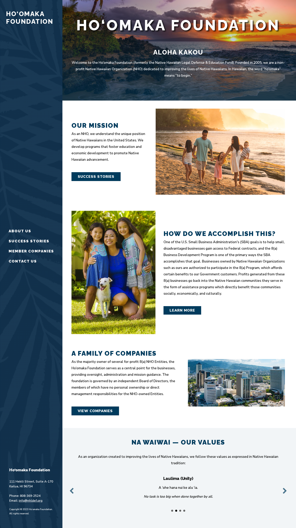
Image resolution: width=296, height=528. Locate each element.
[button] (71, 491)
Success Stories (29, 241)
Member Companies (31, 251)
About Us (20, 231)
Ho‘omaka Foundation (29, 17)
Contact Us (23, 261)
